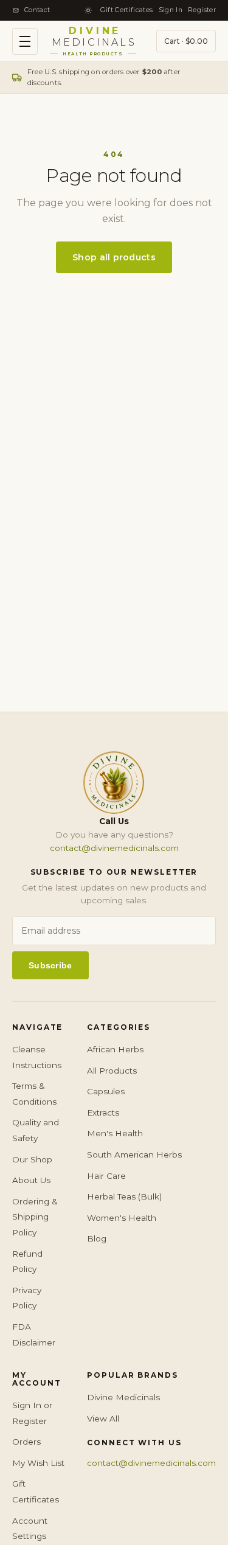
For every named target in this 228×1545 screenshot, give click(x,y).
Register (202, 10)
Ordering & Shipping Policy (35, 1216)
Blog (96, 1238)
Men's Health (115, 1133)
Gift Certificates (126, 10)
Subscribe (50, 965)
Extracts (103, 1112)
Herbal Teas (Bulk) (124, 1196)
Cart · (186, 41)
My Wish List (38, 1463)
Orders (26, 1441)
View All (103, 1418)
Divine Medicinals (123, 1397)
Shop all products (114, 257)
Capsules (106, 1091)
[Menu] (25, 41)
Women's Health (121, 1218)
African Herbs (115, 1049)
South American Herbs (134, 1154)
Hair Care (106, 1176)
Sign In (171, 10)
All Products (112, 1070)
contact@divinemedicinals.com (114, 848)
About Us (31, 1180)
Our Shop (32, 1159)
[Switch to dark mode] (88, 10)
